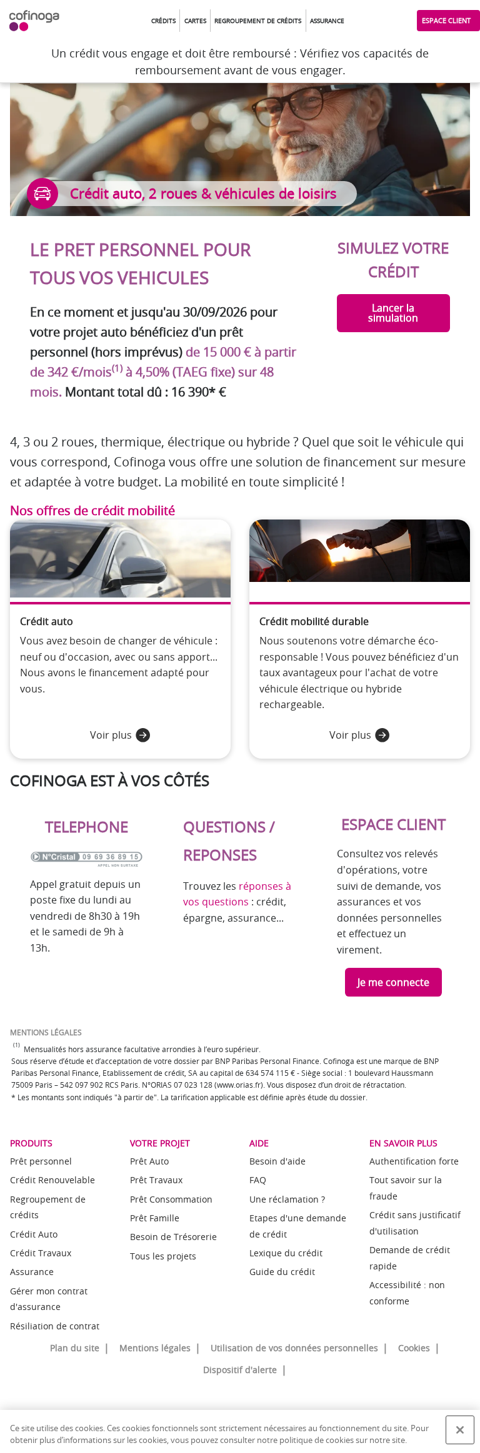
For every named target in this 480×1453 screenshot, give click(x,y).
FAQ (257, 1180)
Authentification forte (414, 1161)
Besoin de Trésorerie (173, 1237)
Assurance (32, 1272)
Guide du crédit (282, 1272)
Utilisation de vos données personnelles (294, 1348)
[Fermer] (460, 1430)
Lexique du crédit (285, 1253)
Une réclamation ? (287, 1199)
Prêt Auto (149, 1161)
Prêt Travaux (156, 1180)
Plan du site (74, 1348)
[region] (240, 1431)
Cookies (414, 1348)
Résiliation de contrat (54, 1326)
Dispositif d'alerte (240, 1370)
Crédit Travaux (40, 1253)
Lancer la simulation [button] (393, 313)
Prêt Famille (154, 1218)
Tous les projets (163, 1256)
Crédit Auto (34, 1234)
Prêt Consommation (171, 1199)
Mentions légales (155, 1348)
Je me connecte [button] (393, 982)
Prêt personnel (41, 1161)
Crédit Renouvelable (52, 1180)
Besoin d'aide (277, 1161)
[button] (163, 20)
